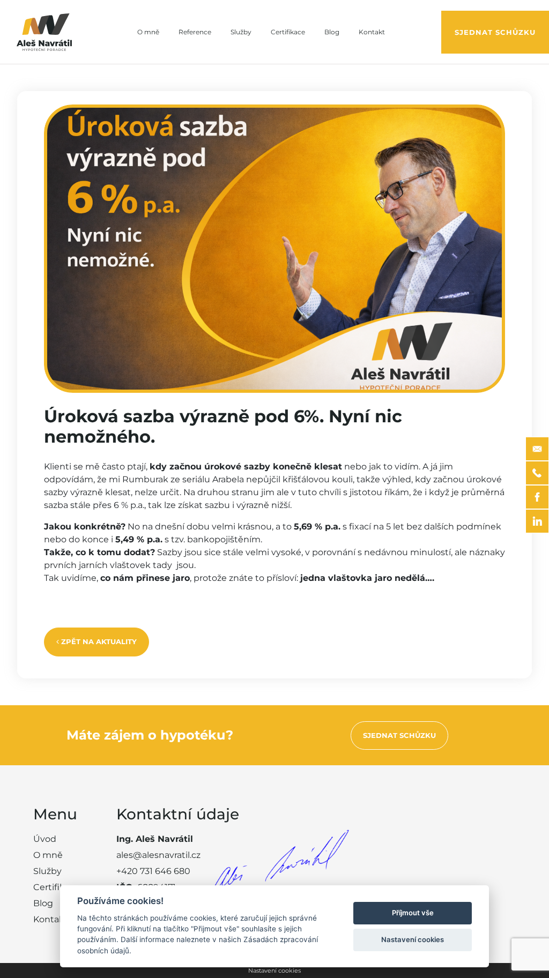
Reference (195, 32)
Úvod (44, 839)
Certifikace (288, 32)
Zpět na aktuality (98, 641)
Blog (331, 32)
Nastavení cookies (274, 970)
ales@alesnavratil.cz (158, 855)
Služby (241, 32)
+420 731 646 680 (153, 871)
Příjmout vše (413, 912)
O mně (148, 32)
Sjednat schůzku (495, 32)
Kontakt (372, 32)
